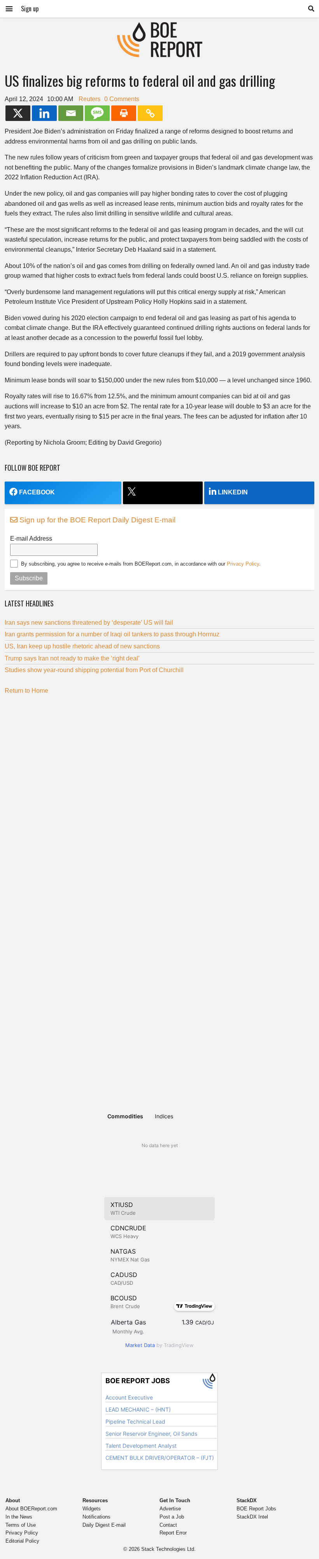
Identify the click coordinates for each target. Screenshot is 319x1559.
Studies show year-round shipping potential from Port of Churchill (94, 670)
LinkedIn (233, 492)
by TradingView (159, 1345)
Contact (168, 1525)
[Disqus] (159, 798)
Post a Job (172, 1517)
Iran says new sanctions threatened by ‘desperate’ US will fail (89, 622)
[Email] (70, 113)
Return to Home (26, 690)
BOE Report (159, 27)
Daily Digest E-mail (104, 1525)
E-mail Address (31, 538)
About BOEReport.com (31, 1509)
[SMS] (97, 113)
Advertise (170, 1509)
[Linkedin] (44, 113)
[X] (17, 113)
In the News (18, 1517)
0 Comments (121, 99)
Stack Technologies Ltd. (168, 1549)
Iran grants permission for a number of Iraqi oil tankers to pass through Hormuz (112, 634)
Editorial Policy (22, 1541)
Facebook (37, 492)
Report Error (173, 1533)
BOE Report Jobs (256, 1509)
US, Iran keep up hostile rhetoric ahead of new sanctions (82, 646)
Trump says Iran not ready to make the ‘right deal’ (72, 658)
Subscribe (29, 578)
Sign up (30, 8)
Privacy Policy (243, 564)
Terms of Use (20, 1525)
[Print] (123, 113)
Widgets (91, 1509)
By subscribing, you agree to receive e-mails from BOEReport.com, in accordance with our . (141, 564)
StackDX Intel (252, 1517)
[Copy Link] (150, 113)
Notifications (96, 1517)
